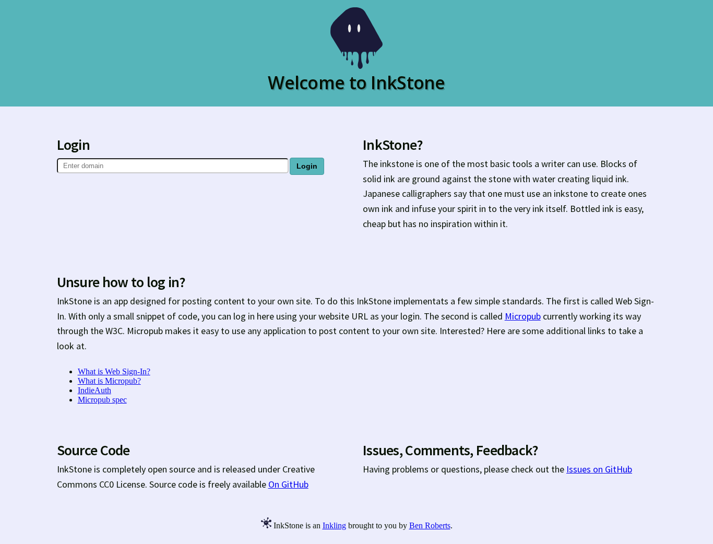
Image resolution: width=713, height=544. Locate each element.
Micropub (523, 316)
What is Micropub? (109, 380)
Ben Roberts (429, 525)
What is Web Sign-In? (114, 371)
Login (306, 166)
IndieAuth (94, 390)
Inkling (334, 525)
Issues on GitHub (599, 469)
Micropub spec (102, 399)
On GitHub (288, 484)
